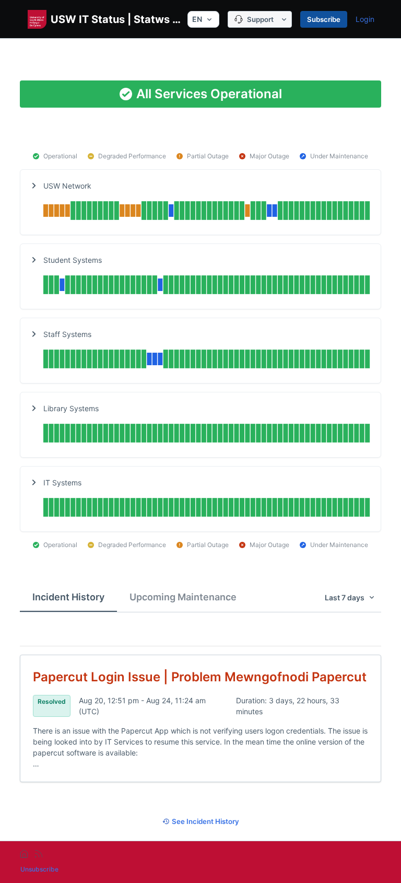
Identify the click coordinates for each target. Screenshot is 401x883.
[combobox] (203, 19)
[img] (206, 212)
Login (365, 19)
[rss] (38, 854)
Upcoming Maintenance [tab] (183, 596)
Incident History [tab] (68, 596)
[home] (24, 854)
